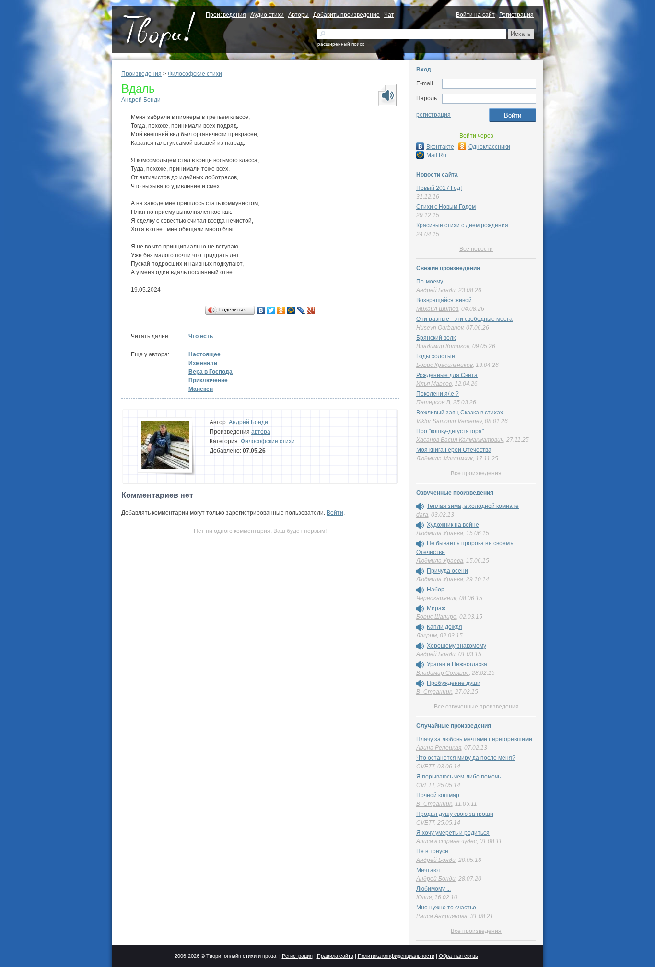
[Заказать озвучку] (387, 95)
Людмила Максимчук (444, 458)
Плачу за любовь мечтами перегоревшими (474, 739)
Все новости (476, 249)
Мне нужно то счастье (446, 907)
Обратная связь (458, 956)
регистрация (433, 114)
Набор (435, 589)
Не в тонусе (432, 851)
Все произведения (476, 473)
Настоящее (204, 354)
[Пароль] (489, 98)
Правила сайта (335, 956)
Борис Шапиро (436, 616)
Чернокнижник (436, 598)
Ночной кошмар (437, 795)
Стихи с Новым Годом (446, 206)
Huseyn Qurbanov (439, 327)
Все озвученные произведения (476, 706)
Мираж (436, 608)
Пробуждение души (453, 683)
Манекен (200, 389)
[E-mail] (489, 84)
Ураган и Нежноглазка (457, 664)
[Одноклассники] (281, 310)
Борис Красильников (444, 365)
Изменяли (202, 363)
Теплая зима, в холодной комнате (473, 506)
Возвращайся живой (444, 300)
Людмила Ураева (439, 533)
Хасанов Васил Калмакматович (459, 439)
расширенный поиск (340, 44)
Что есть (200, 336)
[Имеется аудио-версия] (420, 506)
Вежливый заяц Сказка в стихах (459, 412)
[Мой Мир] (291, 310)
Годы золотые (435, 356)
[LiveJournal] (301, 310)
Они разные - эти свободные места (464, 319)
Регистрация (516, 15)
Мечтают (428, 870)
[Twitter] (271, 310)
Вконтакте (440, 146)
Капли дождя (444, 627)
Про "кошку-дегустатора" (450, 431)
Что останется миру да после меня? (465, 758)
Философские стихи (195, 74)
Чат (389, 15)
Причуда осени (447, 570)
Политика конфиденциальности (396, 956)
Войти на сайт (475, 15)
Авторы (298, 15)
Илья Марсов (434, 383)
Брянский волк (436, 337)
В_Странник (434, 691)
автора (260, 431)
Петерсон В (433, 402)
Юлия (424, 897)
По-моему (429, 281)
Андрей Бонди (141, 99)
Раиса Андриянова (442, 916)
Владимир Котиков (442, 346)
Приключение (208, 380)
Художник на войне (453, 524)
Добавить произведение (346, 15)
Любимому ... (433, 888)
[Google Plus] (311, 310)
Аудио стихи (267, 15)
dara (422, 514)
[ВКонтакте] (261, 310)
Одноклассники (489, 146)
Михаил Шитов (437, 309)
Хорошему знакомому (456, 645)
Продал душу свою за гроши (454, 814)
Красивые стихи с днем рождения (462, 225)
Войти (335, 512)
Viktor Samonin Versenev (449, 421)
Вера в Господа (210, 371)
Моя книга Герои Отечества (453, 450)
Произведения (226, 15)
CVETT (425, 766)
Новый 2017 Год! (439, 188)
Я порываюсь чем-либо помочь (458, 776)
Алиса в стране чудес (446, 841)
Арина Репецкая (438, 747)
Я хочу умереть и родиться (453, 832)
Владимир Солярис (442, 673)
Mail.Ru (436, 155)
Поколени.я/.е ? (437, 393)
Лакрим (426, 635)
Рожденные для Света (447, 375)
